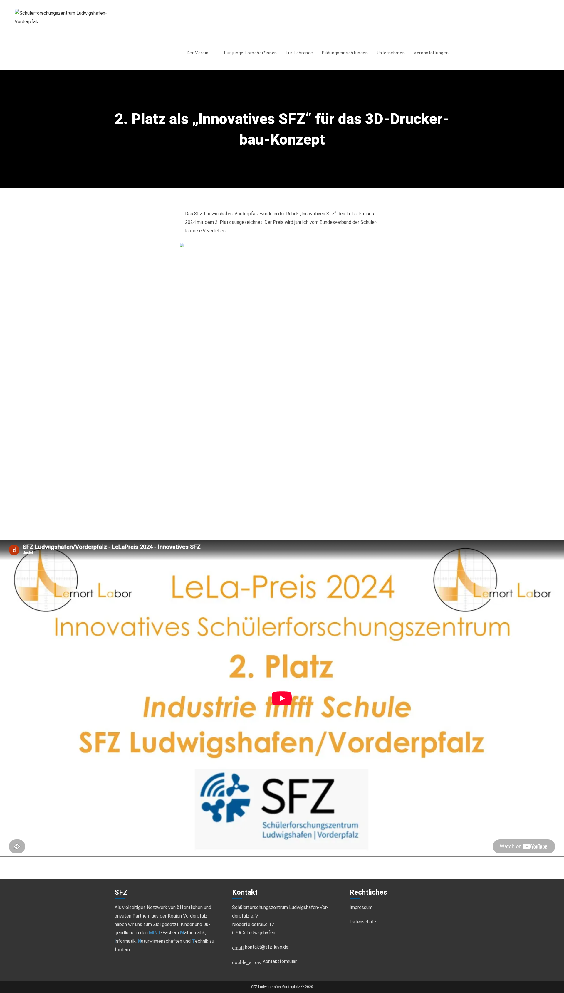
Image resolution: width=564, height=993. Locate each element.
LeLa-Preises (360, 213)
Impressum (361, 907)
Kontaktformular (264, 961)
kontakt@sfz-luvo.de (260, 947)
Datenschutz (363, 922)
